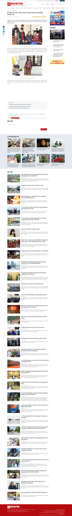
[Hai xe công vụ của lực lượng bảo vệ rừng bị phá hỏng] (13, 385)
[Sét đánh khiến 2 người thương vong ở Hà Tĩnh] (57, 34)
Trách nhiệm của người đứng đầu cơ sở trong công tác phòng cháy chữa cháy (33, 218)
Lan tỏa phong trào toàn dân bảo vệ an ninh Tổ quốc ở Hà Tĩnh (34, 460)
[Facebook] (4, 27)
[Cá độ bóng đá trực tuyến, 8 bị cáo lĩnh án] (13, 331)
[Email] (4, 32)
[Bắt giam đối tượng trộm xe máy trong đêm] (43, 158)
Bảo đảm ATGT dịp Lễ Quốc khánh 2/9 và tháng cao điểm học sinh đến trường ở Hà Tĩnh (28, 165)
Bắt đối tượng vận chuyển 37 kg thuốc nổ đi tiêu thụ (20, 104)
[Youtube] (56, 0)
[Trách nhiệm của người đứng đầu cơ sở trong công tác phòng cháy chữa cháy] (13, 221)
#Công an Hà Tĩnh (16, 114)
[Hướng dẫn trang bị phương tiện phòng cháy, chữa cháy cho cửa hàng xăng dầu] (13, 265)
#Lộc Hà (37, 114)
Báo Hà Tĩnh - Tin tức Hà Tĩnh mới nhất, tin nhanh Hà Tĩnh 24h (17, 4)
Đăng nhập (62, 0)
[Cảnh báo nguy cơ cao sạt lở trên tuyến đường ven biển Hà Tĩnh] (13, 364)
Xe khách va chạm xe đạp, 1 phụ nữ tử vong (58, 50)
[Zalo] (58, 0)
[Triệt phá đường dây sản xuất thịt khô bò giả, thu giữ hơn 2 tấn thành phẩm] (13, 396)
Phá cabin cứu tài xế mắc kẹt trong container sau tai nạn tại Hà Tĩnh (34, 208)
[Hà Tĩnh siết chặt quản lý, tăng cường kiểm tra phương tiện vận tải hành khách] (13, 474)
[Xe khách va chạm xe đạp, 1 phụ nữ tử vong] (58, 158)
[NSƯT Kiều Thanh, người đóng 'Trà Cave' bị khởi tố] (43, 142)
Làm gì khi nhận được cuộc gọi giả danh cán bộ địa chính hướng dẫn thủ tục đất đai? (58, 150)
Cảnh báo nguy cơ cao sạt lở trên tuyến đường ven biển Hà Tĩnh (34, 361)
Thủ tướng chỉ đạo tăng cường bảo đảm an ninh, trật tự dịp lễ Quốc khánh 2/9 (34, 175)
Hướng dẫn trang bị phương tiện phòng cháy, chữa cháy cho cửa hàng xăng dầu (33, 262)
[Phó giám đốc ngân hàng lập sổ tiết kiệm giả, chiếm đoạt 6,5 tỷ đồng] (13, 276)
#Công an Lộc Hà (32, 114)
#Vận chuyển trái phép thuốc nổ (14, 115)
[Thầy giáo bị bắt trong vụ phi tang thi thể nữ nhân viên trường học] (13, 485)
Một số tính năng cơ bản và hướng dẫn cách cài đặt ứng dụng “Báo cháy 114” (34, 306)
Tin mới (44, 4)
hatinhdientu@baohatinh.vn (60, 512)
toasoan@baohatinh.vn (61, 513)
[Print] (4, 34)
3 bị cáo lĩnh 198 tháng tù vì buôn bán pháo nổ (33, 295)
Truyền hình (63, 4)
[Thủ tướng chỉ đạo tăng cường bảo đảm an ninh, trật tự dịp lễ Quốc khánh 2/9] (13, 178)
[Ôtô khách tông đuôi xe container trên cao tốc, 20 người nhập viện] (13, 452)
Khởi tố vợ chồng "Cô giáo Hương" (30, 229)
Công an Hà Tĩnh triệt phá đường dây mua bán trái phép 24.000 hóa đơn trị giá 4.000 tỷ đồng (58, 55)
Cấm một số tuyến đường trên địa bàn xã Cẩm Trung (34, 317)
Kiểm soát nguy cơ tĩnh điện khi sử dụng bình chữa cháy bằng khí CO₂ (33, 197)
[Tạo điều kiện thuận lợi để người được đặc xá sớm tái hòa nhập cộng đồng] (13, 353)
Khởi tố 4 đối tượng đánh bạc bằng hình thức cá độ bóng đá (34, 438)
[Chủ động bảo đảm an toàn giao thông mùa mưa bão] (13, 419)
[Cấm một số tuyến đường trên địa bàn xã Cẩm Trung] (13, 320)
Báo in (49, 4)
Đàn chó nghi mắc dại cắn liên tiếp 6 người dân (34, 492)
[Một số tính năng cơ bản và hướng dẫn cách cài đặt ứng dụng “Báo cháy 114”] (13, 309)
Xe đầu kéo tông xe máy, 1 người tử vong (58, 41)
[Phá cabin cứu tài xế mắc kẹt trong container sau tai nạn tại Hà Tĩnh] (13, 211)
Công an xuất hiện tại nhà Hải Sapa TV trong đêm (34, 251)
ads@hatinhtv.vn (62, 514)
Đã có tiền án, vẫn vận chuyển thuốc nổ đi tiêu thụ (20, 106)
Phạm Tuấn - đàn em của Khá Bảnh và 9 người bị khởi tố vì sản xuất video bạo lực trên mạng (34, 240)
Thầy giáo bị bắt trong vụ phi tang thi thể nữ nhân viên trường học (33, 482)
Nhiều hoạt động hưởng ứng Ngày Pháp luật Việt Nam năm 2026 (34, 372)
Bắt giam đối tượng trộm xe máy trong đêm (43, 164)
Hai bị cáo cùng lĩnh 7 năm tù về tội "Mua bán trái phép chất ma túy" (34, 405)
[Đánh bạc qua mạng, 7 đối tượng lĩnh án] (13, 287)
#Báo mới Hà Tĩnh (42, 114)
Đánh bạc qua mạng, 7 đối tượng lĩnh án (32, 284)
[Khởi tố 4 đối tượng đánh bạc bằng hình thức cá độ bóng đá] (13, 441)
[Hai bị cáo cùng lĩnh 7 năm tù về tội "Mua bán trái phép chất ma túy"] (13, 408)
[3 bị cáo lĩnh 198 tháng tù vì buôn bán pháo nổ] (13, 298)
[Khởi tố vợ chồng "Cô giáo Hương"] (13, 232)
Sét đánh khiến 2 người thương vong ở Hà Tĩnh (57, 37)
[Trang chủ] (8, 8)
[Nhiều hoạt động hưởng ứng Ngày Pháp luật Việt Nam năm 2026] (13, 375)
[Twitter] (4, 29)
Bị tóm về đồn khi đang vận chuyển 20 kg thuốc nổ (19, 108)
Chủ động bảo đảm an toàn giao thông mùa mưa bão (34, 416)
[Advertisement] (27, 92)
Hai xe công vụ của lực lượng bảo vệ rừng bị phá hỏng (34, 382)
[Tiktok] (55, 0)
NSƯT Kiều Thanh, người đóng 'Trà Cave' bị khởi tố (43, 149)
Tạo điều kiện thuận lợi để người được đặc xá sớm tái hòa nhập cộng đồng (33, 350)
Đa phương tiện (55, 4)
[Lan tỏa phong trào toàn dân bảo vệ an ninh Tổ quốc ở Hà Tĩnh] (13, 463)
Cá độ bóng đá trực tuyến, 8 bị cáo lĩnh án (32, 327)
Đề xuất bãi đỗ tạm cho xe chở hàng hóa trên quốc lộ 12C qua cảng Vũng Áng (13, 165)
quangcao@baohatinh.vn (55, 514)
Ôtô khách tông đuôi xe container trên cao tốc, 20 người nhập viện (34, 449)
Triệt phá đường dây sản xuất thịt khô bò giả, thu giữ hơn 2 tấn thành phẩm (34, 393)
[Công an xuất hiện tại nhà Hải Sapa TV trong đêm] (13, 254)
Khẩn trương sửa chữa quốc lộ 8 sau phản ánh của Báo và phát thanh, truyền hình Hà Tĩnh (34, 427)
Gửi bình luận (43, 129)
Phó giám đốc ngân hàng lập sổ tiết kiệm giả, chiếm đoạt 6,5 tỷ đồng (58, 45)
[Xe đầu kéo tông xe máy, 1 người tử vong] (13, 189)
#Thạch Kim (11, 114)
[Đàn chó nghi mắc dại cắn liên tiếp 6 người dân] (13, 496)
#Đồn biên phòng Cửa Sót (24, 114)
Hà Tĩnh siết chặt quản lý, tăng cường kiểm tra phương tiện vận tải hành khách (34, 471)
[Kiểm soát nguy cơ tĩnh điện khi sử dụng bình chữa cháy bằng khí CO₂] (13, 200)
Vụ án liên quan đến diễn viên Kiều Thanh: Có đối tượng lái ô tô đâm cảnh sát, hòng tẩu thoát (14, 150)
